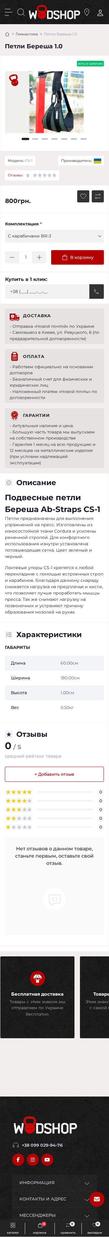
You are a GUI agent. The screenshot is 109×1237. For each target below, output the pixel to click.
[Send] (96, 291)
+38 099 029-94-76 (42, 1145)
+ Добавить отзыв (54, 774)
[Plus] (39, 257)
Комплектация (23, 224)
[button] (25, 139)
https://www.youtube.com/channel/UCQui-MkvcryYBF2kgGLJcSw (47, 1160)
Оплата (34, 356)
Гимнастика (27, 34)
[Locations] (87, 12)
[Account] (99, 12)
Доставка (37, 315)
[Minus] (12, 257)
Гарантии (36, 415)
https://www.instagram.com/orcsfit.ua (33, 1160)
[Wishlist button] (83, 196)
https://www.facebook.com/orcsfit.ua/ (18, 1160)
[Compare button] (98, 196)
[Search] (21, 12)
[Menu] (8, 12)
